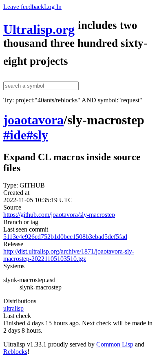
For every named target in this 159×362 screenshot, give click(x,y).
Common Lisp (114, 344)
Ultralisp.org (39, 29)
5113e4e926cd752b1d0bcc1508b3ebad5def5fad (65, 236)
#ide (14, 135)
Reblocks (15, 351)
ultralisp (13, 308)
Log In (53, 6)
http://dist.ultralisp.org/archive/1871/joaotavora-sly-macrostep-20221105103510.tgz (68, 255)
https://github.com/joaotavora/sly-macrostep (59, 214)
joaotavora (33, 120)
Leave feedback (23, 6)
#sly (37, 135)
